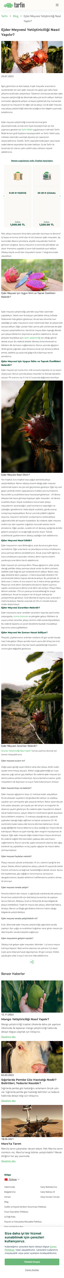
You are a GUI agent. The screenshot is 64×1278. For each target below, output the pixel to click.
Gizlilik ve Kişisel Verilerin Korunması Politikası (25, 1206)
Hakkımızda (9, 1186)
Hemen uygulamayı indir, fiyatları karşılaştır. (32, 160)
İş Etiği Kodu (9, 1216)
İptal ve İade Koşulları (13, 1226)
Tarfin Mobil (27, 129)
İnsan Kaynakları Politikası (16, 1211)
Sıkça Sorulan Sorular (50, 1196)
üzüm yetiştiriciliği (32, 337)
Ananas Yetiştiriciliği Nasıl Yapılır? (16, 750)
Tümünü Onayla (32, 1262)
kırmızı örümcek (21, 616)
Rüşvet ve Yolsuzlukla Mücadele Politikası (23, 1221)
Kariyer (7, 1196)
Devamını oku (8, 1037)
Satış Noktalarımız (48, 1186)
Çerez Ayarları (32, 1270)
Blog (6, 1201)
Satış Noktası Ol (47, 1191)
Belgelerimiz (10, 1191)
